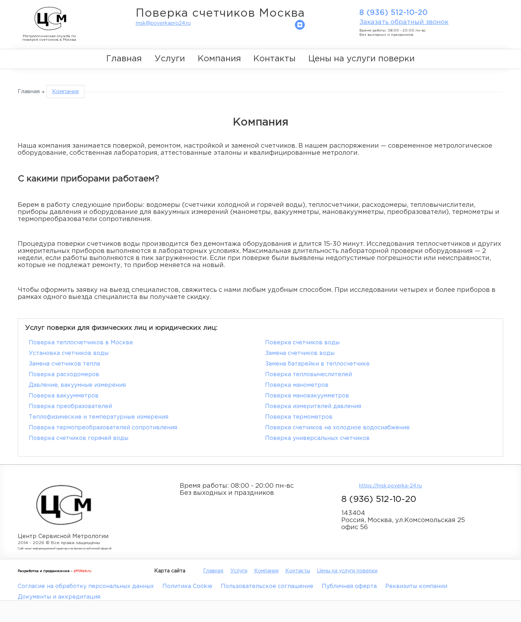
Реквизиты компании (416, 586)
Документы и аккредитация (59, 597)
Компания (219, 59)
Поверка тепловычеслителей (308, 374)
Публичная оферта (349, 586)
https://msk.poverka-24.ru (390, 486)
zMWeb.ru (82, 571)
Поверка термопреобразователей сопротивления (103, 427)
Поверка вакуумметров (64, 395)
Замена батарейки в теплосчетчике (317, 364)
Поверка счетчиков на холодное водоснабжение (337, 427)
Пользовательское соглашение (267, 586)
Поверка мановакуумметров (307, 395)
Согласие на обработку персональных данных (86, 586)
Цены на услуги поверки (361, 59)
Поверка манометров (297, 385)
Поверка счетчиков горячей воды (78, 438)
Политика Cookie (187, 586)
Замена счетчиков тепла (64, 364)
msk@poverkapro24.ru (163, 23)
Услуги (170, 59)
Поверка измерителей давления (313, 406)
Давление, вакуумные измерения (77, 385)
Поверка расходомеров (64, 374)
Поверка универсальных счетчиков (317, 438)
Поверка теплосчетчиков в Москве (81, 342)
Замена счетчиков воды (300, 353)
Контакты (274, 59)
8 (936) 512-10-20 (393, 13)
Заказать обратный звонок (403, 22)
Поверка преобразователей (70, 406)
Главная (124, 59)
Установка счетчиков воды (68, 353)
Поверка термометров (298, 417)
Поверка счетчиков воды (302, 342)
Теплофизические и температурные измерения (98, 417)
